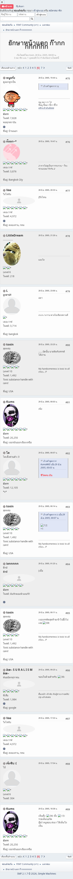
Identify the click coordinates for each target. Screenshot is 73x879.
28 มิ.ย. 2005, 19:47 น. (47, 141)
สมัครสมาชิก (55, 10)
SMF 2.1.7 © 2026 (27, 873)
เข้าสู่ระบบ (38, 10)
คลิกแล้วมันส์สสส (46, 108)
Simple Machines (47, 873)
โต (8, 453)
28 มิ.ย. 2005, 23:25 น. (47, 344)
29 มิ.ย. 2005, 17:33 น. (47, 718)
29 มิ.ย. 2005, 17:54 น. (47, 763)
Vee (8, 190)
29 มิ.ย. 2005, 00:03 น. (47, 401)
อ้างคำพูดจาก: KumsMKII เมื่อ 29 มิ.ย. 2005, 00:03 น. (51, 464)
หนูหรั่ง (10, 78)
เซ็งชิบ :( (11, 763)
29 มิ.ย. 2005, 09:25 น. (47, 669)
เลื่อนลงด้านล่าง (8, 68)
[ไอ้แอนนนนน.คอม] (4, 602)
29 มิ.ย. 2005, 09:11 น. (47, 612)
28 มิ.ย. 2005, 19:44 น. (47, 77)
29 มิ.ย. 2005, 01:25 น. (47, 563)
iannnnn (12, 563)
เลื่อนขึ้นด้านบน (8, 856)
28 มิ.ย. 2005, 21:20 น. (47, 235)
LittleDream (14, 235)
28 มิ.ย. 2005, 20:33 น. (47, 190)
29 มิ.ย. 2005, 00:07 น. (47, 452)
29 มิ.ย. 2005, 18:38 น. (47, 808)
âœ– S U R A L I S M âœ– (17, 671)
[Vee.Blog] (4, 221)
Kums (10, 402)
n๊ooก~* (11, 141)
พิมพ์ (69, 68)
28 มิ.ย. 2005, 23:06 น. (47, 290)
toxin (10, 344)
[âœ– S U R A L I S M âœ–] (4, 703)
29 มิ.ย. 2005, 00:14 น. (47, 506)
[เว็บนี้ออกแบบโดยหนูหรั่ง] (4, 126)
